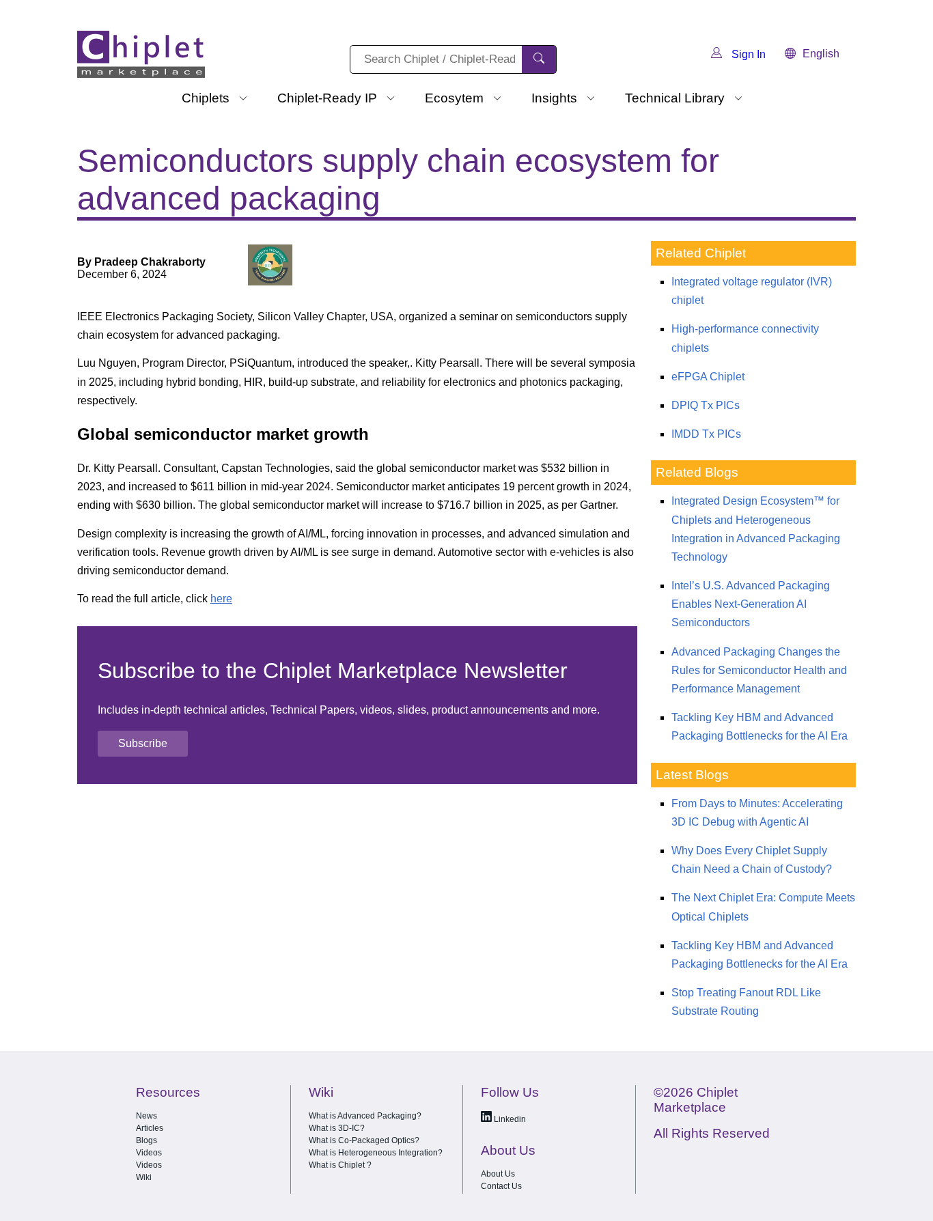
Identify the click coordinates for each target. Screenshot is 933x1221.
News (146, 1116)
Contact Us (501, 1186)
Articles (149, 1128)
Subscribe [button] (142, 743)
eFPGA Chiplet (707, 376)
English (821, 53)
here (221, 598)
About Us (498, 1174)
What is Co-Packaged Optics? (364, 1140)
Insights (554, 98)
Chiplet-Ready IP (327, 98)
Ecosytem (454, 98)
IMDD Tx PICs (706, 434)
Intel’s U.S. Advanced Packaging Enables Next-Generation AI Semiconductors (750, 604)
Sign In (747, 54)
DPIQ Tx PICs (705, 405)
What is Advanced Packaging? (365, 1116)
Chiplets (205, 98)
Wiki (144, 1177)
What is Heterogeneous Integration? (376, 1152)
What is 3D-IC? (337, 1128)
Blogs (146, 1140)
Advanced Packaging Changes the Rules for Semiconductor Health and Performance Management (759, 670)
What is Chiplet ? (340, 1165)
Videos (149, 1152)
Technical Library (675, 98)
